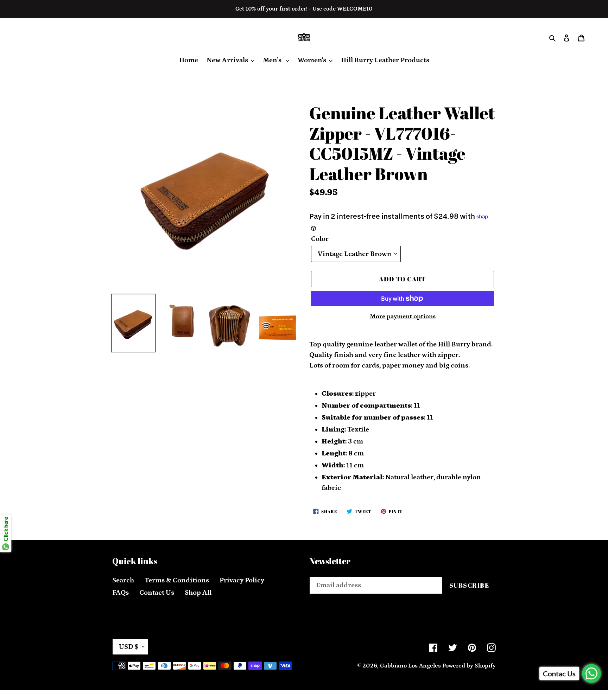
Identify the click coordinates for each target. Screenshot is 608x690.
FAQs (120, 592)
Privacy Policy (242, 580)
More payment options (403, 316)
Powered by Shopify (469, 665)
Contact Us (156, 592)
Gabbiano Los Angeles (410, 665)
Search (123, 580)
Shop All (198, 592)
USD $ (128, 647)
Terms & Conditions (177, 580)
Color (320, 239)
